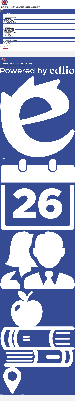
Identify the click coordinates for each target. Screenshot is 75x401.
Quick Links (7, 43)
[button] (6, 13)
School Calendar (8, 35)
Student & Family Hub (9, 30)
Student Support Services (9, 31)
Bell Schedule (7, 33)
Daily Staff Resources (9, 42)
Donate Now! (5, 48)
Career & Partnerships (9, 15)
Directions (22, 394)
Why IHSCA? (7, 24)
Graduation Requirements (10, 21)
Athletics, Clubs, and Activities (11, 40)
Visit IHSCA (7, 27)
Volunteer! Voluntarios (9, 36)
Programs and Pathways (9, 20)
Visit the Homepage (4, 56)
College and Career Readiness (10, 22)
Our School (7, 14)
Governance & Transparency (10, 17)
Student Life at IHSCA (9, 39)
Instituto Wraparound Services (10, 32)
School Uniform (8, 34)
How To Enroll (8, 25)
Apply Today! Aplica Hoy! (10, 28)
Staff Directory (8, 18)
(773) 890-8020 (22, 65)
